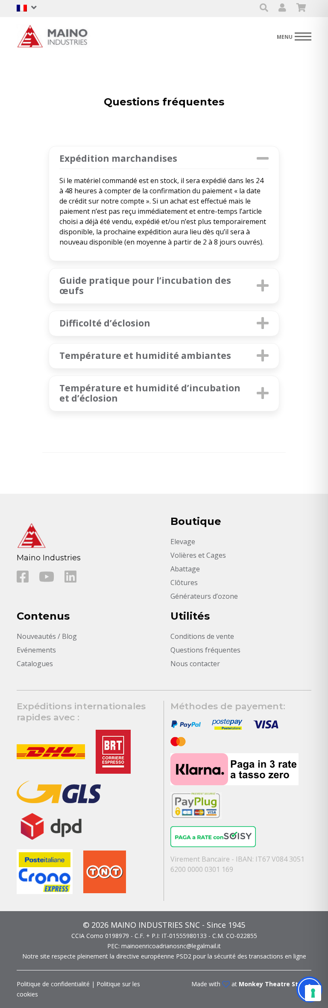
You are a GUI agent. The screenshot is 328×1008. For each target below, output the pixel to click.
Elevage (182, 541)
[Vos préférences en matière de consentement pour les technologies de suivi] (313, 993)
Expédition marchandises (118, 158)
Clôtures (184, 582)
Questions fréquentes (205, 650)
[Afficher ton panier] (301, 8)
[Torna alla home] (55, 36)
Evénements (36, 650)
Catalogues (35, 663)
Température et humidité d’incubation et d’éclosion (149, 393)
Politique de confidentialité (53, 984)
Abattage (185, 569)
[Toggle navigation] (294, 36)
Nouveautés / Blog (47, 636)
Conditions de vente (202, 636)
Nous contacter (195, 663)
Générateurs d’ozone (204, 596)
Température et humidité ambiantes (145, 355)
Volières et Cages (198, 555)
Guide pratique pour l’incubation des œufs (145, 285)
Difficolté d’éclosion (104, 323)
